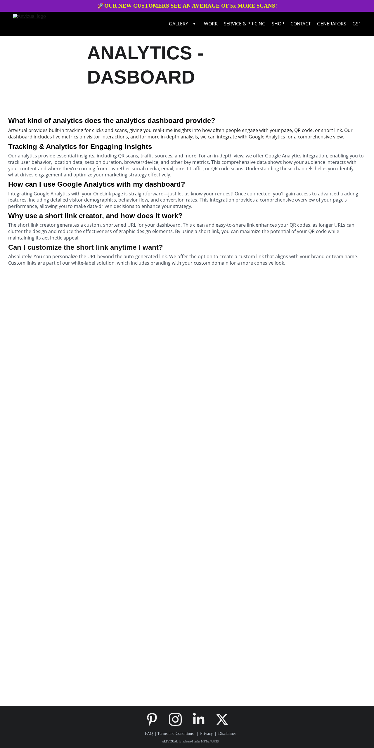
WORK (211, 23)
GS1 (356, 23)
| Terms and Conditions (173, 733)
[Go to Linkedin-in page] (201, 719)
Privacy (207, 733)
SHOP (278, 23)
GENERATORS (331, 23)
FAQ (149, 733)
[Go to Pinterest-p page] (155, 719)
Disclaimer (227, 733)
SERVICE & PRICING (245, 23)
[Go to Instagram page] (178, 719)
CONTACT (300, 23)
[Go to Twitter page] (222, 719)
